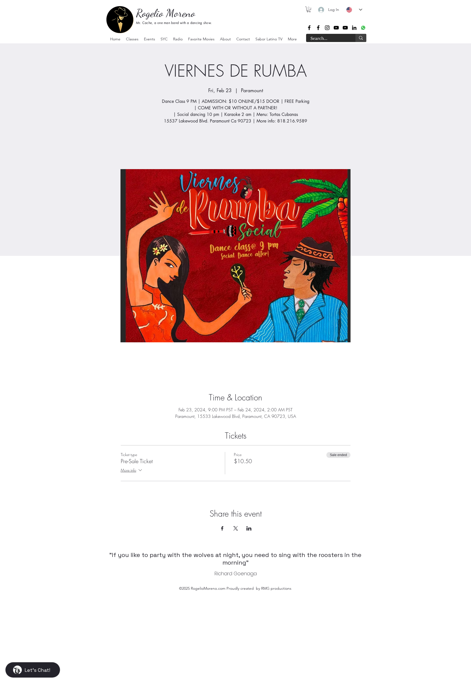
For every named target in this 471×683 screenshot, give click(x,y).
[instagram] (327, 28)
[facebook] (309, 28)
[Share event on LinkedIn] (249, 528)
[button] (132, 39)
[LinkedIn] (354, 28)
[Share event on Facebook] (222, 528)
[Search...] (360, 38)
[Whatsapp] (363, 28)
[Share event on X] (235, 528)
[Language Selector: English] (354, 10)
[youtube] (336, 28)
